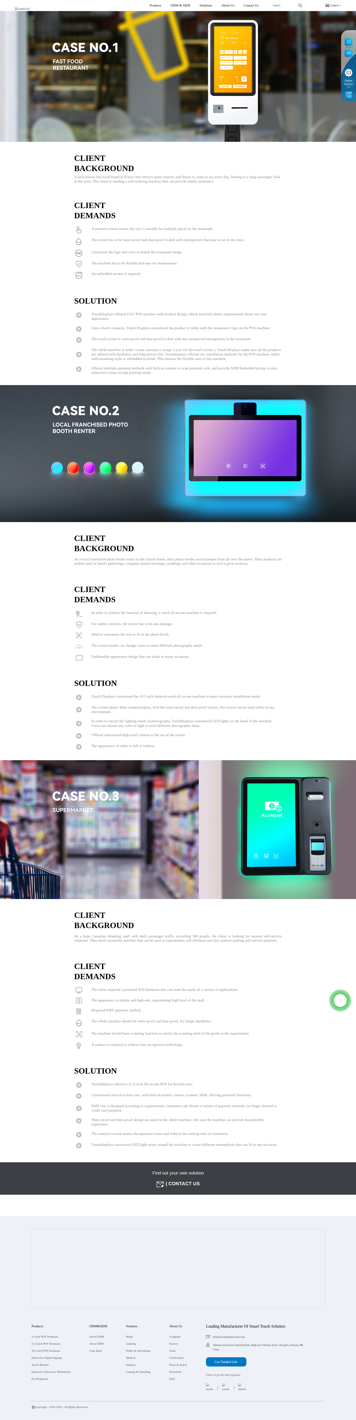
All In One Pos (179, 1411)
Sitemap (58, 1411)
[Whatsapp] (340, 1000)
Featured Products (42, 1411)
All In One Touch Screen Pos (206, 1411)
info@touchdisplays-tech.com (229, 1336)
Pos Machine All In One (129, 1411)
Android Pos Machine (157, 1411)
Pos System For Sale (102, 1411)
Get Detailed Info (226, 1362)
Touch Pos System (78, 1411)
